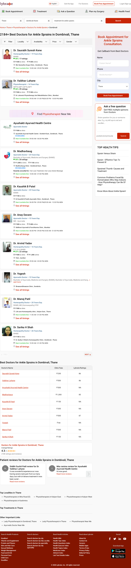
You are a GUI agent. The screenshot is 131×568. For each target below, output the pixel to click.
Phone (100, 69)
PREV (5, 354)
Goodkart (4, 538)
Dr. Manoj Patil (21, 298)
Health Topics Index (60, 548)
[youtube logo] (124, 540)
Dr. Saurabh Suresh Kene (27, 50)
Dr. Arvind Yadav (22, 243)
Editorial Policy (84, 553)
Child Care (4, 558)
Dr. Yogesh (19, 273)
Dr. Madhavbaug (22, 151)
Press (81, 555)
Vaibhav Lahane (8, 381)
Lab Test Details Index (61, 555)
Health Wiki (57, 538)
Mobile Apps (83, 546)
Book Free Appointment (103, 4)
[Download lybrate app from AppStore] (118, 558)
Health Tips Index (59, 541)
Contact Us (83, 541)
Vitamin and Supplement (10, 541)
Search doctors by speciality (37, 543)
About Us (82, 538)
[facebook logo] (109, 540)
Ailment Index (58, 553)
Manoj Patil (6, 430)
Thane (8, 27)
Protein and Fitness (8, 543)
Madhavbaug (7, 395)
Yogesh (5, 423)
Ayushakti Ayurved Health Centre (32, 123)
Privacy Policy (84, 550)
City (99, 80)
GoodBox (4, 560)
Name (99, 57)
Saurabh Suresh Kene (10, 373)
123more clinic (20, 168)
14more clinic (20, 136)
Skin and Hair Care (8, 546)
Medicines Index (59, 550)
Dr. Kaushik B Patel (24, 186)
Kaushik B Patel (8, 402)
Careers (82, 543)
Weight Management (8, 550)
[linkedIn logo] (119, 540)
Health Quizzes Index (61, 546)
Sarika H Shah (7, 437)
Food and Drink (6, 553)
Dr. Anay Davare (22, 214)
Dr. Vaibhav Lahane (24, 80)
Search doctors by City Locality (38, 541)
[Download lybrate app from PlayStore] (118, 553)
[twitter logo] (114, 540)
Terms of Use (84, 548)
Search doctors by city (35, 538)
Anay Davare (7, 409)
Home (2, 27)
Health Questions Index (61, 543)
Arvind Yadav (7, 416)
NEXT (87, 354)
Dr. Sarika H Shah (23, 327)
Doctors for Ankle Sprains (37, 27)
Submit (123, 136)
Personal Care (6, 555)
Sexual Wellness (7, 548)
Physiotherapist (19, 27)
